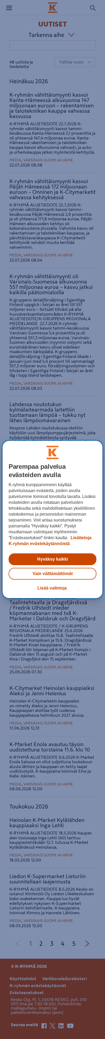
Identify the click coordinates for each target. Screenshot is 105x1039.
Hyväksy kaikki (52, 559)
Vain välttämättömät (53, 573)
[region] (53, 519)
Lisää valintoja (52, 588)
